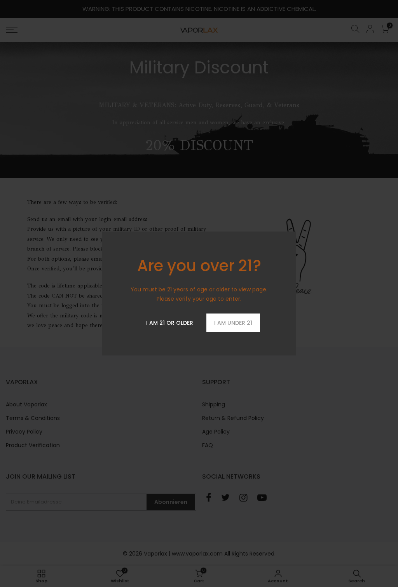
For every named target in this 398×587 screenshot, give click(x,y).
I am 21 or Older (169, 323)
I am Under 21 (233, 323)
